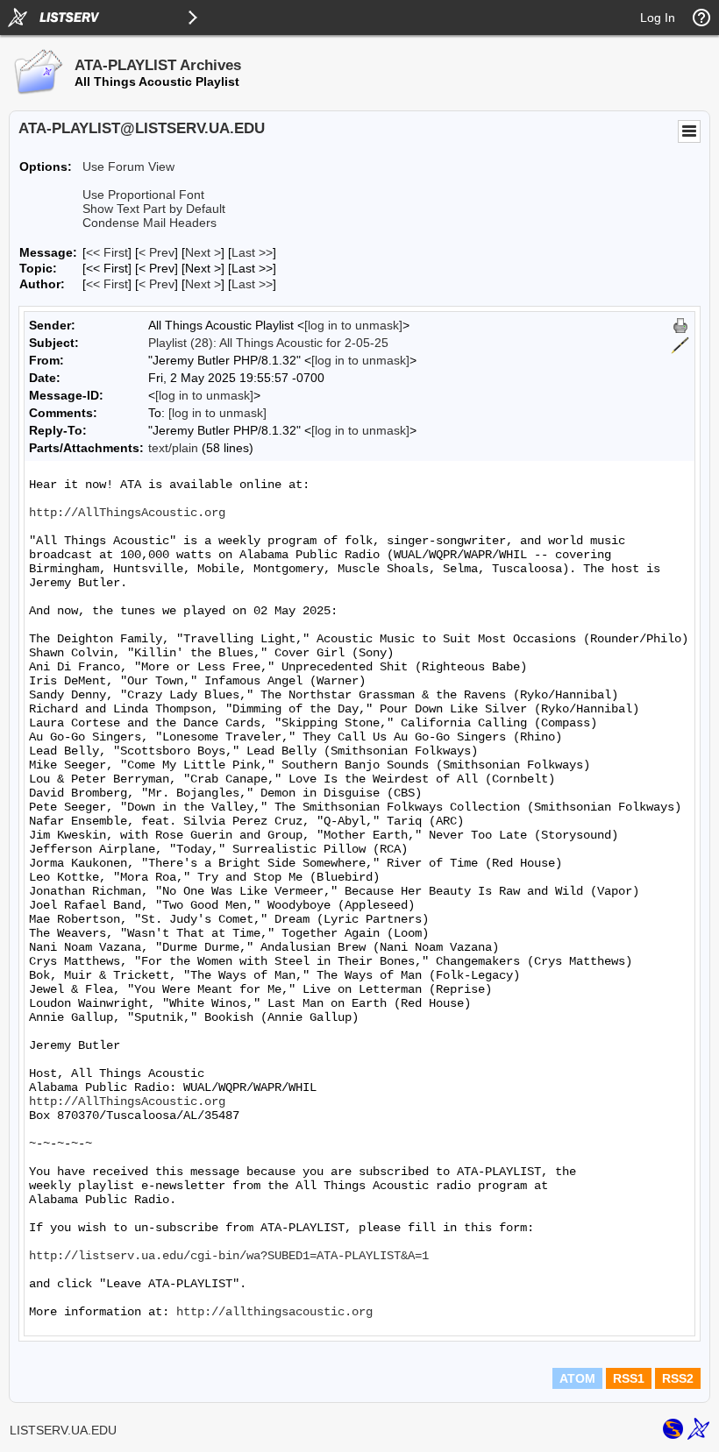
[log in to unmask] (353, 325)
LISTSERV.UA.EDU (63, 1430)
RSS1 (628, 1378)
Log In (657, 18)
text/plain (173, 448)
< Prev (156, 252)
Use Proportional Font (143, 195)
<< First (107, 252)
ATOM (577, 1378)
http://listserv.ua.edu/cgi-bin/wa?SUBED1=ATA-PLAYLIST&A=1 (229, 1256)
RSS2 (678, 1378)
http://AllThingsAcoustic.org (127, 513)
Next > (203, 252)
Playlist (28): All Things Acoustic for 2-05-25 (268, 343)
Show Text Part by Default (153, 209)
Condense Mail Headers (149, 223)
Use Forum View (128, 166)
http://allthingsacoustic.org (274, 1312)
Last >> (252, 252)
